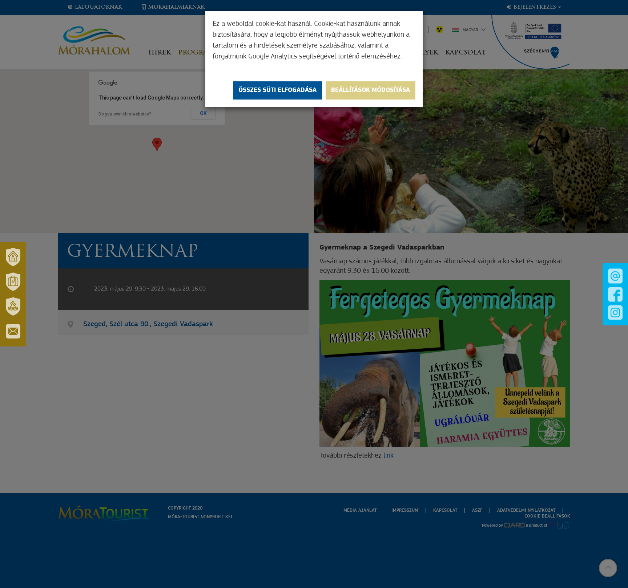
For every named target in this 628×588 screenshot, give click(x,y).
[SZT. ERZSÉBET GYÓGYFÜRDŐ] (13, 306)
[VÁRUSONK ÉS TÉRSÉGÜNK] (13, 257)
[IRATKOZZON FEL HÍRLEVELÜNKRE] (13, 331)
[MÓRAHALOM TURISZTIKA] (13, 281)
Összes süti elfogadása (277, 90)
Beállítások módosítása (370, 90)
